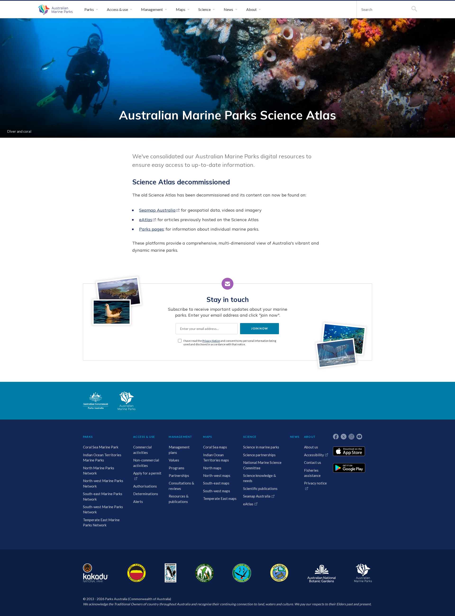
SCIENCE (249, 436)
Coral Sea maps (215, 447)
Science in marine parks (261, 447)
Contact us (312, 462)
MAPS (207, 436)
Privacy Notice (211, 340)
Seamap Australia (157, 210)
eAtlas (145, 219)
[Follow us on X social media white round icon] (343, 436)
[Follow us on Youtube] (359, 436)
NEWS (294, 436)
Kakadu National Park (95, 572)
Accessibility (314, 455)
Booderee (170, 572)
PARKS (88, 436)
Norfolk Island (204, 572)
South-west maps (216, 491)
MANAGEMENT (180, 436)
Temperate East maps (220, 498)
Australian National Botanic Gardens (321, 572)
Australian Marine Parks (55, 9)
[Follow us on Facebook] (336, 436)
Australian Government (95, 400)
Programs (176, 468)
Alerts (138, 501)
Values (174, 460)
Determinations (145, 494)
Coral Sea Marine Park (100, 447)
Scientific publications (260, 488)
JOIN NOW (259, 328)
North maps (212, 468)
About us (311, 447)
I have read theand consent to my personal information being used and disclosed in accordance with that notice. (229, 342)
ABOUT (309, 436)
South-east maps (216, 483)
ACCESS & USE (144, 436)
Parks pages (151, 229)
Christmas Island (241, 572)
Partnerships (179, 475)
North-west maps (216, 475)
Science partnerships (259, 455)
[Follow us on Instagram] (351, 436)
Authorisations (145, 486)
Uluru (136, 572)
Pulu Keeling (279, 572)
